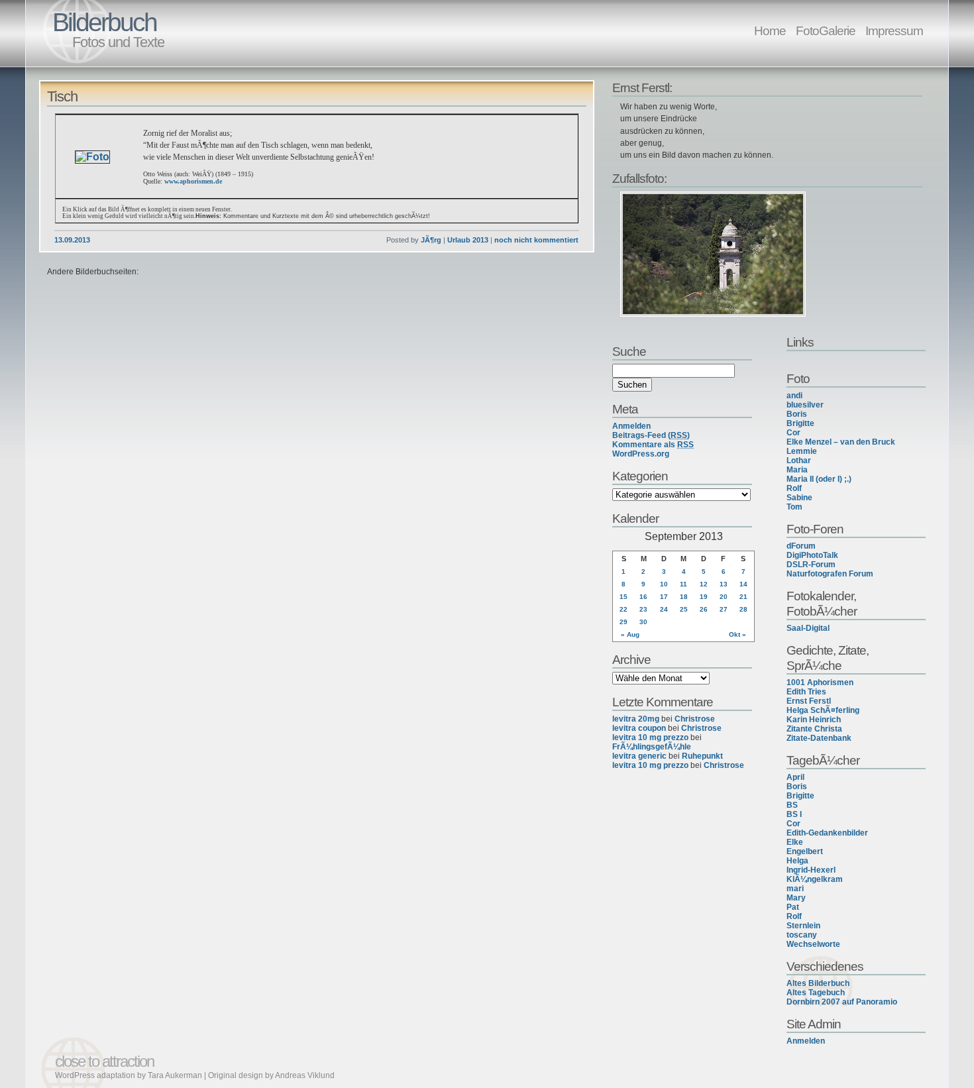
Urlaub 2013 (467, 240)
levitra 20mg (635, 719)
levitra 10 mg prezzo (650, 737)
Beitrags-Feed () (651, 435)
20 (724, 596)
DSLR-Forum (811, 564)
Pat (792, 907)
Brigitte (800, 423)
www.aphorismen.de (193, 181)
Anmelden (805, 1041)
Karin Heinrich (813, 719)
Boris (796, 414)
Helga (797, 860)
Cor (793, 432)
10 (664, 584)
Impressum (894, 30)
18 (684, 596)
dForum (801, 546)
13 (724, 584)
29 (623, 622)
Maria (797, 469)
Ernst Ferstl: (642, 87)
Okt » (737, 634)
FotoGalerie (825, 30)
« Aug (630, 634)
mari (795, 888)
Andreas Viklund (305, 1075)
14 (743, 584)
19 (704, 596)
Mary (796, 897)
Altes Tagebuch (815, 992)
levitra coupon (639, 728)
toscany (801, 935)
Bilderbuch (104, 22)
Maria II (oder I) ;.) (818, 479)
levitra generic (639, 756)
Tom (794, 507)
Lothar (798, 460)
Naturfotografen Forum (829, 573)
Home (770, 30)
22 (623, 609)
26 (704, 609)
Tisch (62, 96)
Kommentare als (653, 444)
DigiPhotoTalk (812, 555)
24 (664, 609)
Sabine (799, 497)
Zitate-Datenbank (818, 738)
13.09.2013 (72, 240)
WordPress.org (640, 454)
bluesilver (805, 404)
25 (684, 609)
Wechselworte (813, 944)
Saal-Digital (808, 628)
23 (643, 609)
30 (643, 622)
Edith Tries (806, 691)
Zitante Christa (814, 729)
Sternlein (803, 925)
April (795, 777)
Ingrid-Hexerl (811, 870)
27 (724, 609)
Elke (794, 842)
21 (743, 596)
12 (704, 584)
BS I (794, 814)
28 (743, 609)
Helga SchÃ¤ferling (822, 710)
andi (794, 395)
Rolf (794, 488)
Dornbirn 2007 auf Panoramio (841, 1001)
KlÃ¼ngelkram (814, 879)
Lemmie (801, 451)
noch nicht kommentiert (536, 240)
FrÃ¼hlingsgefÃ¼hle (651, 746)
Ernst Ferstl (808, 701)
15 (623, 596)
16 (643, 596)
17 (664, 596)
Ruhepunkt (702, 756)
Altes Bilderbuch (817, 983)
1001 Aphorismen (819, 682)
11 (683, 584)
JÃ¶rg (431, 240)
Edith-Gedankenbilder (827, 833)
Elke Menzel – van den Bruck (840, 442)
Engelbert (804, 851)
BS (792, 805)
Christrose (695, 719)
